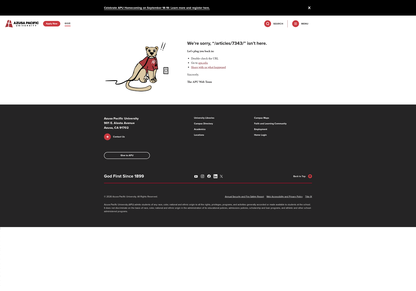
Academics (200, 129)
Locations (199, 135)
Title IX (308, 196)
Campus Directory (203, 123)
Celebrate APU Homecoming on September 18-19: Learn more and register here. (157, 8)
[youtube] (196, 176)
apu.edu (203, 63)
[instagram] (202, 176)
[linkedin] (215, 176)
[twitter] (222, 176)
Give (68, 23)
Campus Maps (261, 118)
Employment (260, 129)
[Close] (309, 7)
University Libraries (204, 118)
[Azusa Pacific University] (22, 23)
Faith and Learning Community (270, 123)
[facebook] (209, 176)
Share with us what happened (208, 67)
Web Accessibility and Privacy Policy (284, 196)
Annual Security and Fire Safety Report (244, 196)
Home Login (260, 135)
